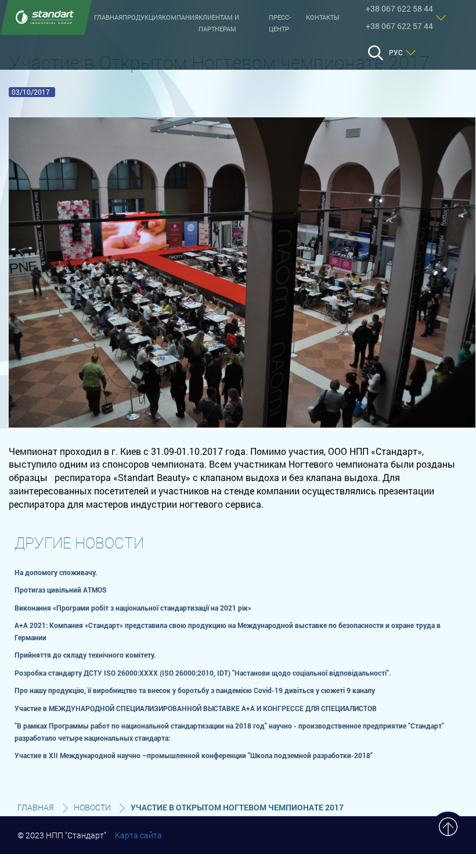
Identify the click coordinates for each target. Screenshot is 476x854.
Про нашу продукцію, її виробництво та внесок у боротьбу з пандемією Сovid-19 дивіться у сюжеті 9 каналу (195, 690)
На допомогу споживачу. (56, 572)
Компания (180, 17)
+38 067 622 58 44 (399, 8)
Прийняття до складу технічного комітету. (85, 654)
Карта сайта (138, 835)
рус (396, 52)
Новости (92, 807)
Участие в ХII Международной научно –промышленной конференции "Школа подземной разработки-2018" (194, 755)
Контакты (323, 17)
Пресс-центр (280, 23)
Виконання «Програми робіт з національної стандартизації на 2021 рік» (133, 607)
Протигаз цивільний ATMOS (61, 589)
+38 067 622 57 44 (399, 25)
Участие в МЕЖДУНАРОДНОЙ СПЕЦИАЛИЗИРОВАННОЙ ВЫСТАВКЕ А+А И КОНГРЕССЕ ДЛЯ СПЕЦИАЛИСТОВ (196, 708)
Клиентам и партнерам (219, 23)
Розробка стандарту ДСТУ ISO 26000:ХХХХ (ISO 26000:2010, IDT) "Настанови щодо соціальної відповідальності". (203, 672)
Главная (108, 17)
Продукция (142, 17)
